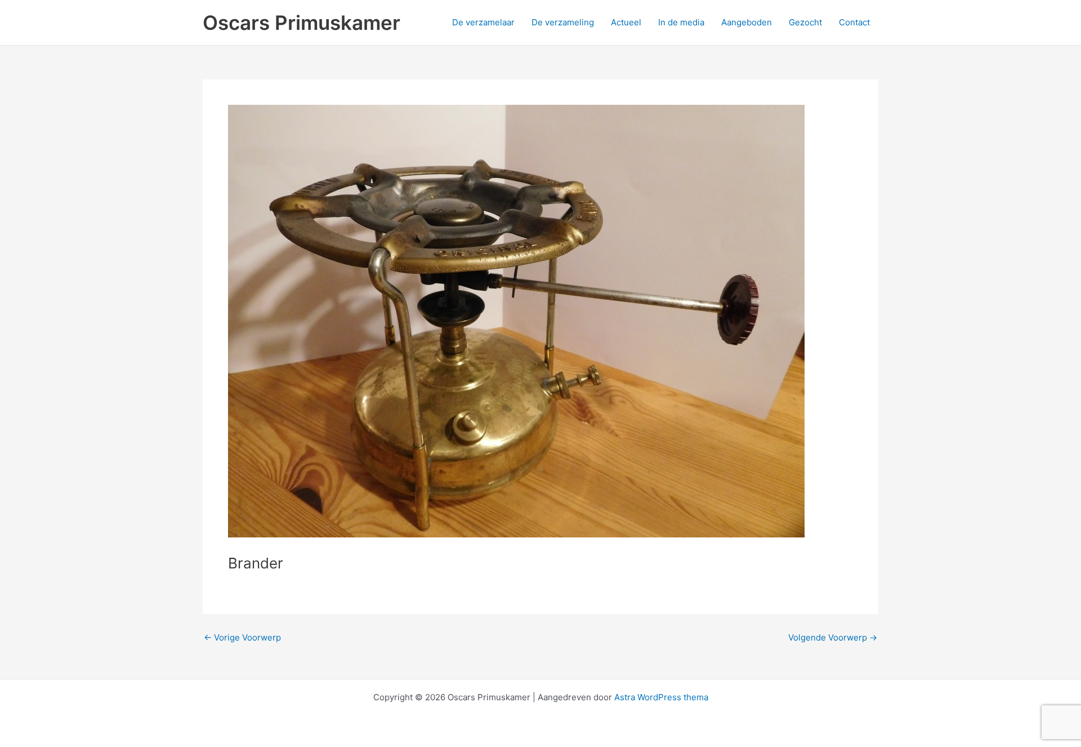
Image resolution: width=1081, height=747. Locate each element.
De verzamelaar (483, 22)
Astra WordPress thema (661, 697)
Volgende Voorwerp (832, 637)
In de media (681, 22)
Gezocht (805, 22)
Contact (854, 22)
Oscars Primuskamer (301, 22)
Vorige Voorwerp (242, 637)
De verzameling (562, 22)
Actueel (626, 22)
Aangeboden (746, 22)
